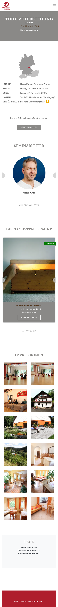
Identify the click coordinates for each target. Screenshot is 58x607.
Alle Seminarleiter (29, 205)
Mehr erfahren (29, 317)
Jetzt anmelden (29, 127)
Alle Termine (29, 331)
